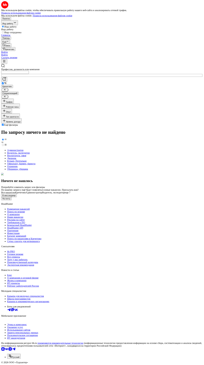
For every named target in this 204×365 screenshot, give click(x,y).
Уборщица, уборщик (17, 169)
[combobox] (15, 72)
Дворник (11, 158)
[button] (4, 52)
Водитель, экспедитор (18, 153)
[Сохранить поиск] (4, 79)
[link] (6, 45)
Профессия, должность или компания (20, 69)
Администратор (15, 150)
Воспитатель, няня (16, 155)
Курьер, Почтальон (17, 161)
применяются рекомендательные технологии (60, 343)
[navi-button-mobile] (4, 61)
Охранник (12, 166)
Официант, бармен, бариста (21, 163)
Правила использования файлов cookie (52, 15)
